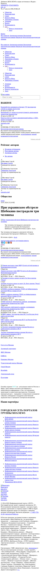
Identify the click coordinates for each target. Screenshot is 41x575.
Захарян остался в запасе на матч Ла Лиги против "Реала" (20, 283)
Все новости (5, 35)
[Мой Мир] (9, 243)
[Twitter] (4, 243)
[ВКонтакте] (2, 243)
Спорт (7, 16)
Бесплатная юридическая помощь (12, 129)
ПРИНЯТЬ (4, 5)
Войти (3, 34)
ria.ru (15, 237)
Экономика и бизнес (12, 19)
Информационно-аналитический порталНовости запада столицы (18, 441)
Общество (8, 12)
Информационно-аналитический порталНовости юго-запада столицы (18, 445)
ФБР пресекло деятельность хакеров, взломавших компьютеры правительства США (18, 308)
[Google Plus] (11, 243)
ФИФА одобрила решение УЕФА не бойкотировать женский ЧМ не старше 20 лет (18, 295)
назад (2, 201)
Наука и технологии (15, 28)
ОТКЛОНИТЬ (14, 5)
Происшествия (10, 14)
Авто (10, 30)
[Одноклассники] (6, 243)
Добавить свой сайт (35, 139)
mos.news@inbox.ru (11, 514)
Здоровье (8, 21)
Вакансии (19, 37)
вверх (3, 244)
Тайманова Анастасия (8, 170)
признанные (33, 548)
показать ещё (5, 123)
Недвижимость (10, 25)
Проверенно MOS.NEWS (13, 482)
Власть (7, 23)
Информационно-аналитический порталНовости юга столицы (18, 448)
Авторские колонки (16, 35)
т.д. (18, 570)
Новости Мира (10, 18)
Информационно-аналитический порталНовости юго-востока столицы (18, 452)
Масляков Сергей (7, 163)
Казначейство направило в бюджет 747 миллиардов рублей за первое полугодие (18, 108)
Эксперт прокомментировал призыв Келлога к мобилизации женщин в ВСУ (16, 333)
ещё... (7, 27)
